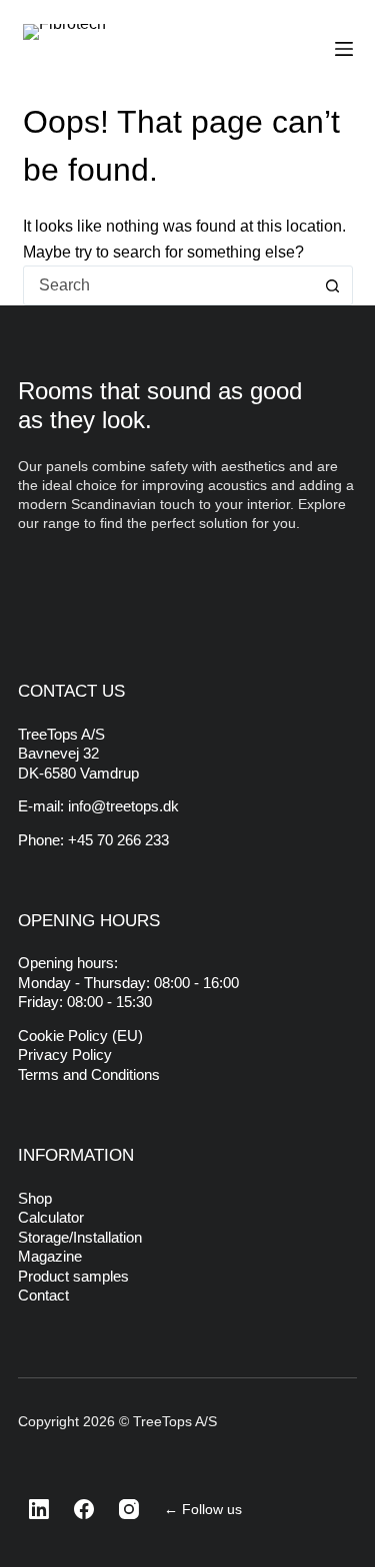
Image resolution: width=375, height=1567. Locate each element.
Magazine (50, 1256)
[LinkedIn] (33, 1509)
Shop (35, 1198)
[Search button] (333, 285)
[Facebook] (78, 1509)
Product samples (73, 1276)
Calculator (51, 1217)
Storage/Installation (80, 1237)
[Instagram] (123, 1509)
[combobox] (169, 285)
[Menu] (344, 49)
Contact (43, 1295)
